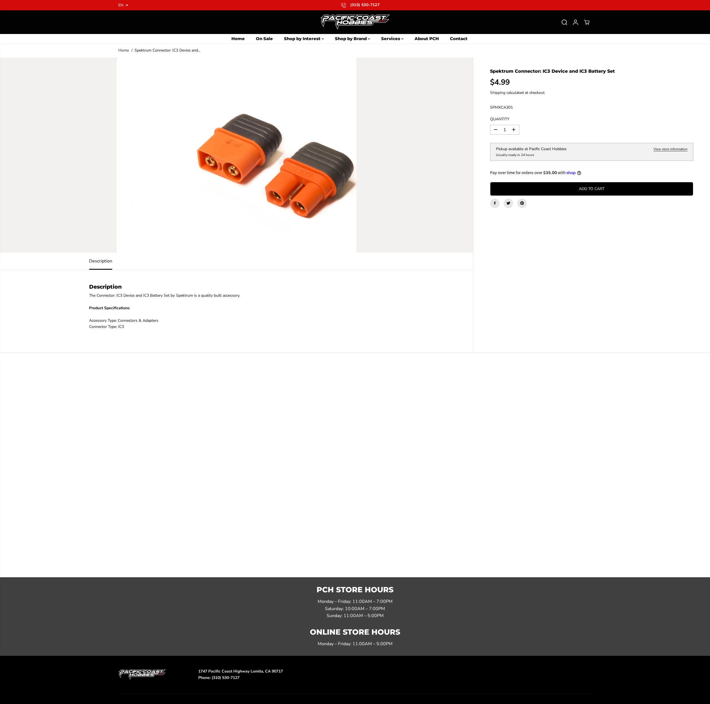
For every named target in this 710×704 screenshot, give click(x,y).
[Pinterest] (522, 203)
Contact (458, 38)
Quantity (499, 119)
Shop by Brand (351, 38)
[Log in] (576, 22)
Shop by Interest (303, 38)
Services (391, 38)
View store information (670, 149)
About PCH (427, 38)
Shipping (497, 92)
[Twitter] (508, 203)
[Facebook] (495, 203)
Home (238, 38)
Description (100, 261)
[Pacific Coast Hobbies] (355, 22)
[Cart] (587, 22)
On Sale (264, 38)
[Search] (564, 22)
